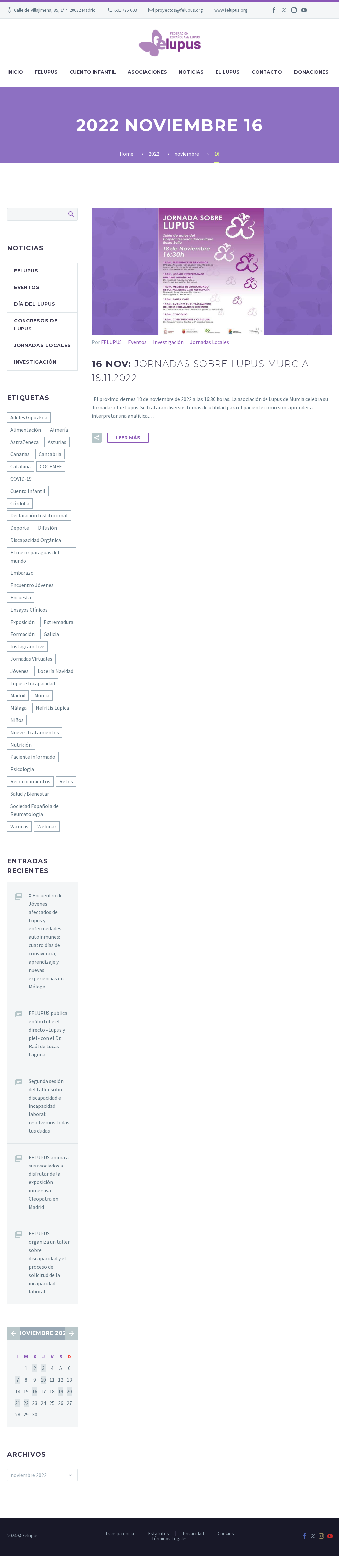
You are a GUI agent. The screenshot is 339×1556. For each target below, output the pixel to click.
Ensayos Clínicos (29, 609)
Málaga (18, 707)
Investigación (168, 342)
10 (43, 1379)
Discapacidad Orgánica (35, 540)
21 (17, 1403)
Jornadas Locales (209, 342)
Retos (66, 781)
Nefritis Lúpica (52, 707)
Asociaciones (147, 72)
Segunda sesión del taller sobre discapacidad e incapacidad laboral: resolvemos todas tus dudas (49, 1106)
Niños (17, 720)
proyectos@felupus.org (179, 10)
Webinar (46, 826)
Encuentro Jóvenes (32, 585)
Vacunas (19, 826)
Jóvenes (19, 671)
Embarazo (22, 572)
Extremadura (58, 622)
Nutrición (21, 744)
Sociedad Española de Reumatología (34, 810)
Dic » (71, 1333)
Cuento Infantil (27, 491)
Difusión (47, 527)
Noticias (191, 72)
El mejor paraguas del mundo (34, 556)
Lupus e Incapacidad (32, 683)
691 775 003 (125, 10)
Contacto (267, 72)
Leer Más (128, 438)
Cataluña (20, 466)
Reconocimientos (30, 781)
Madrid (17, 695)
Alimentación (25, 429)
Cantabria (50, 454)
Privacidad (193, 1533)
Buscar (71, 214)
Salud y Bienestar (29, 793)
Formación (22, 634)
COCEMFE (51, 466)
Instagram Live (27, 646)
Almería (59, 429)
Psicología (22, 769)
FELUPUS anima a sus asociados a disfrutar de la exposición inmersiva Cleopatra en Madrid (49, 1182)
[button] (97, 438)
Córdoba (19, 503)
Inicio (15, 72)
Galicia (51, 634)
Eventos (137, 342)
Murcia (41, 695)
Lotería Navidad (55, 671)
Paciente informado (32, 756)
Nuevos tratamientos (34, 732)
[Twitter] (284, 10)
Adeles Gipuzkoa (28, 417)
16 (34, 1391)
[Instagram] (294, 10)
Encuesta (20, 597)
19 (60, 1391)
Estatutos (158, 1533)
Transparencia (119, 1533)
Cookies (226, 1533)
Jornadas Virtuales (31, 658)
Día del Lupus (34, 304)
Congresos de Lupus (35, 325)
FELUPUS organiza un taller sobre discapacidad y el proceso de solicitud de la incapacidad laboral (49, 1262)
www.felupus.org (231, 10)
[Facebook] (274, 10)
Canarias (20, 454)
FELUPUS (111, 342)
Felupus (26, 271)
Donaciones (311, 72)
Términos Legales (169, 1538)
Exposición (22, 622)
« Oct (13, 1333)
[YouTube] (304, 10)
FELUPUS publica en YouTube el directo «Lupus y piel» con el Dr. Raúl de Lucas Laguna (48, 1034)
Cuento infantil (93, 72)
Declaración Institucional (39, 515)
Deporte (19, 527)
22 (26, 1403)
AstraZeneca (24, 442)
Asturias (57, 442)
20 (69, 1391)
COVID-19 (21, 478)
